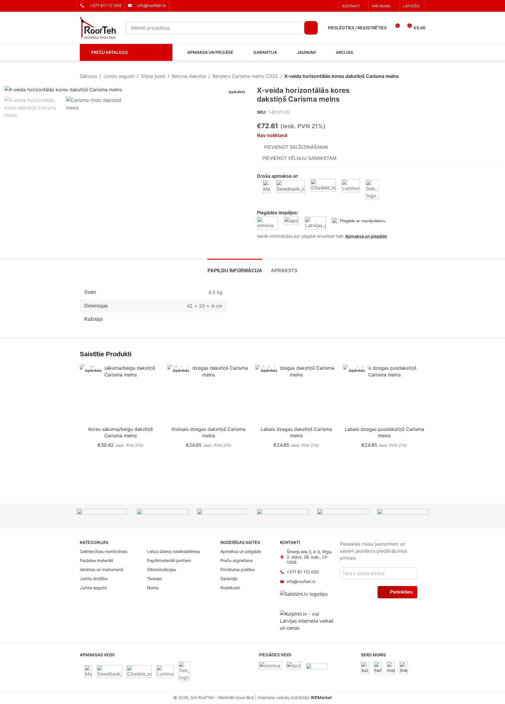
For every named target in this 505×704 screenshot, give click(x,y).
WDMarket (321, 697)
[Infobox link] (101, 5)
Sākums (88, 76)
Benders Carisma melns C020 (245, 76)
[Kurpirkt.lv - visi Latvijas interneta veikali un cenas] (307, 621)
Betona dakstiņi (189, 76)
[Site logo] (98, 27)
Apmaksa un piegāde (366, 236)
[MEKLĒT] (311, 28)
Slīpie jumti (153, 76)
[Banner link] (102, 514)
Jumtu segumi (118, 76)
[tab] (234, 268)
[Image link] (365, 668)
